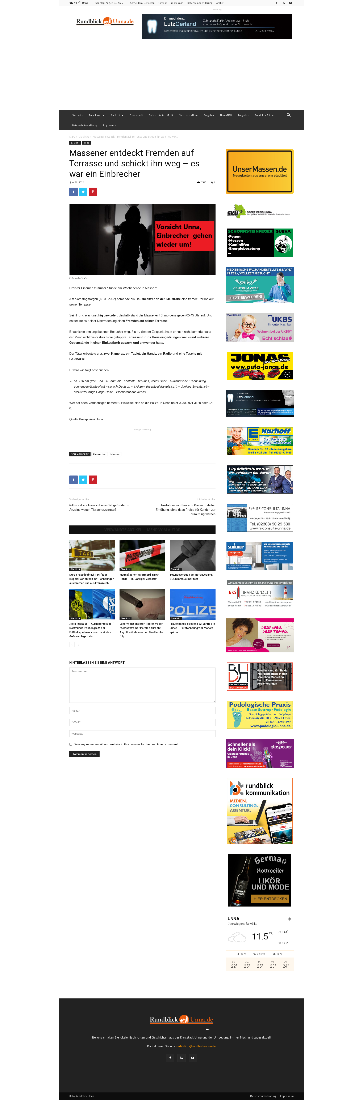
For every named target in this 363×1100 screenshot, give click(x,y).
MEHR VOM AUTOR (163, 530)
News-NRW (226, 115)
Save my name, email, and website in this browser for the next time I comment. (126, 744)
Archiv (220, 2)
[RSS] (283, 3)
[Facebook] (277, 3)
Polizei (86, 142)
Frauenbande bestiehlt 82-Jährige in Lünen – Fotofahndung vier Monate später (192, 628)
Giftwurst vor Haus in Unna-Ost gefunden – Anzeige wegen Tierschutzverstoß (99, 507)
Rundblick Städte (264, 115)
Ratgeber (209, 115)
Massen (115, 454)
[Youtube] (290, 3)
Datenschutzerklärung (199, 2)
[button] (289, 116)
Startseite (77, 115)
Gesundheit (136, 115)
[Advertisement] (181, 78)
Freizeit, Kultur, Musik (161, 115)
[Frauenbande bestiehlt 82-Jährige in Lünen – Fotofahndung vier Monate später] (193, 604)
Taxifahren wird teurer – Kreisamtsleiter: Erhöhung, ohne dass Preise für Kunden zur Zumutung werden (186, 509)
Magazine (243, 115)
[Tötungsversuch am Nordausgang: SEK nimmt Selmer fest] (193, 555)
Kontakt (162, 2)
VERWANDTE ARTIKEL (123, 530)
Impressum (177, 2)
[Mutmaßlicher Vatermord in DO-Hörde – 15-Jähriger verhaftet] (142, 555)
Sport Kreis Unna (188, 115)
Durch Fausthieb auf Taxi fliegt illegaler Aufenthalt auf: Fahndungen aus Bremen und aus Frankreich (91, 579)
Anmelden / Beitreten (142, 2)
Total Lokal (95, 115)
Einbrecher (99, 454)
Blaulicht (115, 115)
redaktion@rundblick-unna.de (196, 1046)
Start (72, 136)
